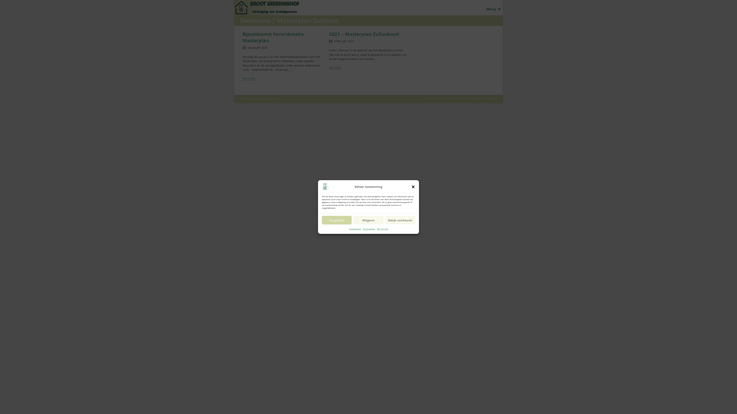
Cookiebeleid (355, 229)
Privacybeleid (369, 229)
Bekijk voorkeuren (400, 220)
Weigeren (368, 220)
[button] (413, 187)
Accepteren (336, 220)
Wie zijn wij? (382, 229)
